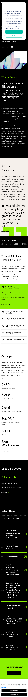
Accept (14, 32)
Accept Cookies (14, 694)
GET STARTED (14, 673)
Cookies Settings (14, 690)
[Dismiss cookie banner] (22, 5)
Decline (14, 35)
